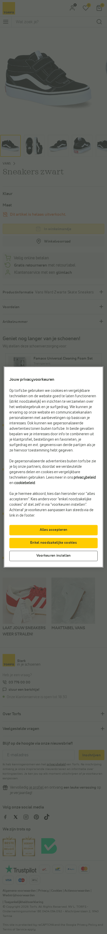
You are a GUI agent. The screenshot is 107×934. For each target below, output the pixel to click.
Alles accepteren (54, 530)
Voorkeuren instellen (53, 556)
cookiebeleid (24, 483)
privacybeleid (85, 478)
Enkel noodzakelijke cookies (53, 543)
